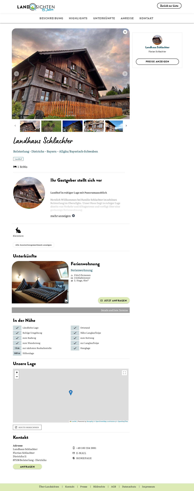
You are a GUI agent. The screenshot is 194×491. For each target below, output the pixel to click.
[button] (71, 393)
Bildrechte (99, 486)
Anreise (127, 18)
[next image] (125, 73)
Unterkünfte (104, 18)
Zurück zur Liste (169, 6)
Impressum (148, 486)
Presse (84, 486)
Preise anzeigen (157, 61)
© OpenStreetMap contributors (104, 421)
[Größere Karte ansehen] (124, 372)
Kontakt (146, 18)
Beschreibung (51, 18)
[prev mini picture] (15, 126)
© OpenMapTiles (122, 421)
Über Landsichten (49, 486)
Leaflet (73, 421)
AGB (114, 486)
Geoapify (90, 421)
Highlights (78, 18)
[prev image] (16, 73)
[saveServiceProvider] (125, 32)
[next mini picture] (126, 126)
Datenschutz (129, 486)
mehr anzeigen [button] (60, 216)
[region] (71, 396)
